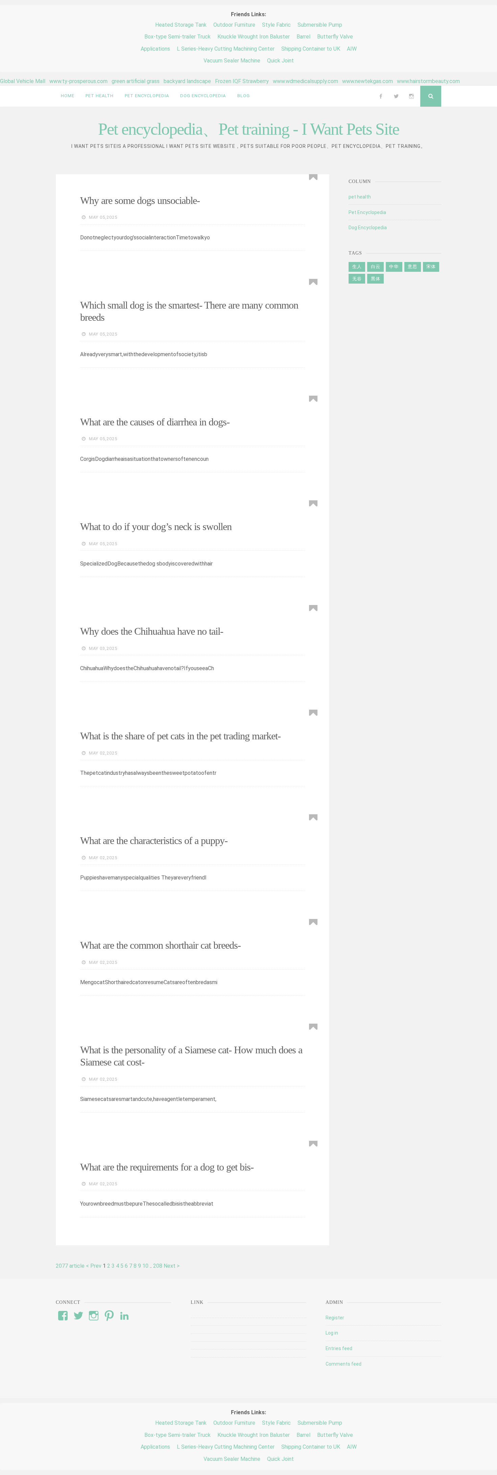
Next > (172, 1266)
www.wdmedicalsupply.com (305, 81)
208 (158, 1266)
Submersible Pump (320, 25)
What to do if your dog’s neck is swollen (156, 526)
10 (146, 1266)
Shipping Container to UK (310, 49)
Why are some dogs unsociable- (140, 200)
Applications (155, 49)
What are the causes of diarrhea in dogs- (155, 421)
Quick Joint (280, 60)
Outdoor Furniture (234, 25)
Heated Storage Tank (181, 25)
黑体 (375, 278)
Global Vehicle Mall (22, 81)
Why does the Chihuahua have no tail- (151, 631)
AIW (352, 49)
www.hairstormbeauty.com (428, 81)
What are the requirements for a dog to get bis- (167, 1167)
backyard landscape (187, 81)
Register (335, 1317)
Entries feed (339, 1348)
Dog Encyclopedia (368, 227)
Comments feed (343, 1364)
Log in (332, 1333)
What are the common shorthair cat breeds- (160, 945)
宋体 (431, 266)
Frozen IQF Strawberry (242, 81)
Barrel (303, 36)
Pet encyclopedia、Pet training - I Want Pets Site (248, 129)
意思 (412, 266)
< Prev (94, 1266)
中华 (394, 266)
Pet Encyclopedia (367, 212)
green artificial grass (136, 81)
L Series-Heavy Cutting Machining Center (226, 49)
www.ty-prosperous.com (78, 81)
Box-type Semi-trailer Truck (177, 36)
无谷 (357, 278)
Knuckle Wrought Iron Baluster (253, 36)
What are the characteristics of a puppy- (154, 840)
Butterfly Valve (335, 36)
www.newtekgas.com (367, 81)
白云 (375, 266)
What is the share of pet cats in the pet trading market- (180, 735)
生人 (357, 266)
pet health (360, 197)
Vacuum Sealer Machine (232, 60)
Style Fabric (276, 25)
